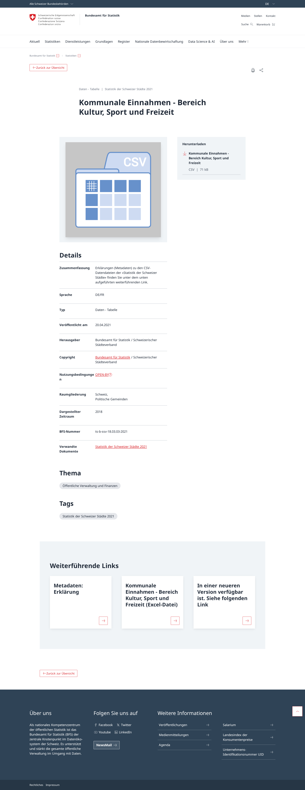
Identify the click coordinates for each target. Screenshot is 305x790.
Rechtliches (36, 785)
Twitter (126, 725)
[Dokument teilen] (261, 70)
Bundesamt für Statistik (102, 15)
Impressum (53, 785)
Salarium (229, 725)
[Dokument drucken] (253, 70)
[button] (34, 41)
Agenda (164, 745)
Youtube (105, 732)
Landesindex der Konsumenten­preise (238, 737)
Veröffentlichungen (173, 725)
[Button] (103, 621)
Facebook (106, 725)
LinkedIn (125, 732)
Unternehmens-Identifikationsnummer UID (243, 752)
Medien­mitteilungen (174, 735)
